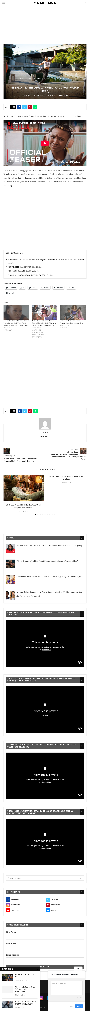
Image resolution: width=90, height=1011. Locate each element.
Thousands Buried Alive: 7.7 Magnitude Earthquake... (25, 989)
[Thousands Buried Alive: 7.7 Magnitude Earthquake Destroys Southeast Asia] (7, 989)
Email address (12, 954)
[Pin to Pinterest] (30, 107)
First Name (11, 931)
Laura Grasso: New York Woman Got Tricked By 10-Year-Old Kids (30, 275)
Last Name (11, 943)
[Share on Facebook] (19, 107)
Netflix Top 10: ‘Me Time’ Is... (25, 976)
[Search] (86, 3)
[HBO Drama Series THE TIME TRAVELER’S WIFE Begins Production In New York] (24, 488)
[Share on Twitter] (24, 107)
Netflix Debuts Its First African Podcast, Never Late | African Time (71, 322)
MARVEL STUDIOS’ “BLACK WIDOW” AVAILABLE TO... (26, 1003)
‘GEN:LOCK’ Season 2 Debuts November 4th (23, 271)
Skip (71, 1006)
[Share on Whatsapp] (35, 107)
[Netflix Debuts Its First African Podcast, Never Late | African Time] (73, 312)
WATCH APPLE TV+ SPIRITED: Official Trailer (25, 267)
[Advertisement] (45, 23)
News (30, 79)
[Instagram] (41, 998)
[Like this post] (14, 107)
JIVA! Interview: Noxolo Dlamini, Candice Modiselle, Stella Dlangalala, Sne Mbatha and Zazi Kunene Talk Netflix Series (44, 324)
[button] (7, 495)
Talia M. (27, 95)
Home (21, 79)
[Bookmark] (41, 478)
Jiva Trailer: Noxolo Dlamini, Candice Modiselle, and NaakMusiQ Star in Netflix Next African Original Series (16, 323)
